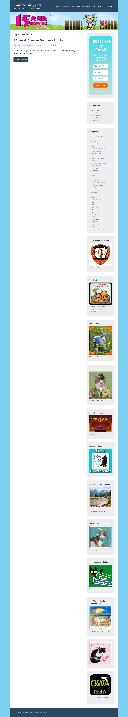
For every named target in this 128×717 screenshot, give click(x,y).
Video (93, 226)
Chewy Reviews (28, 45)
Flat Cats (94, 161)
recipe (93, 202)
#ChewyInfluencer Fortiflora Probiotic (39, 40)
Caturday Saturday (97, 115)
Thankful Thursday (97, 120)
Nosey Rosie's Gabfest (98, 182)
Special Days (95, 207)
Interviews (95, 178)
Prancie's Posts (96, 195)
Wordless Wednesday (98, 229)
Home (57, 6)
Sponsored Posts (97, 212)
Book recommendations (99, 148)
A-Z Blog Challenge (97, 136)
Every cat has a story (98, 158)
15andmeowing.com (27, 5)
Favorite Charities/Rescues (81, 6)
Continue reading (20, 59)
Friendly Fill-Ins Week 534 (99, 118)
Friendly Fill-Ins (96, 168)
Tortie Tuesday (96, 219)
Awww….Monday (96, 110)
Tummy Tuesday (96, 221)
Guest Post (95, 175)
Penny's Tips (95, 190)
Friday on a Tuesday (97, 165)
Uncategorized (96, 224)
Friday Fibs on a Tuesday (99, 163)
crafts (93, 156)
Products (94, 197)
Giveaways (95, 173)
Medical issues (96, 180)
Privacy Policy (108, 6)
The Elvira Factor (96, 214)
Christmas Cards (96, 153)
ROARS (94, 204)
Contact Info (66, 6)
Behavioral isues (96, 144)
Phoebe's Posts (96, 192)
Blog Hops (17, 45)
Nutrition (94, 187)
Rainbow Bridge (96, 199)
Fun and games (96, 170)
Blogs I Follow (97, 6)
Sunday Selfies (96, 113)
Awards (94, 141)
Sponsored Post (96, 209)
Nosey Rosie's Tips (97, 185)
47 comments (53, 45)
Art (92, 139)
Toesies (94, 216)
